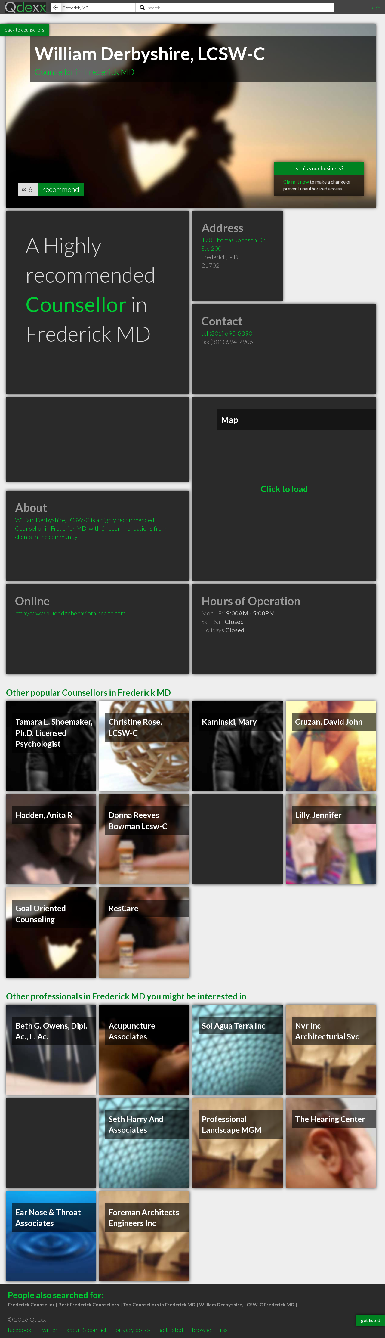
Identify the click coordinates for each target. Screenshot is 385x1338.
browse (201, 1329)
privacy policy (133, 1329)
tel (227, 333)
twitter (49, 1329)
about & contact (86, 1329)
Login (374, 7)
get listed (171, 1329)
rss (224, 1329)
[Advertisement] (97, 439)
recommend (60, 189)
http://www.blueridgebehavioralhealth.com (70, 613)
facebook (19, 1329)
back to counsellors (24, 30)
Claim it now (296, 181)
